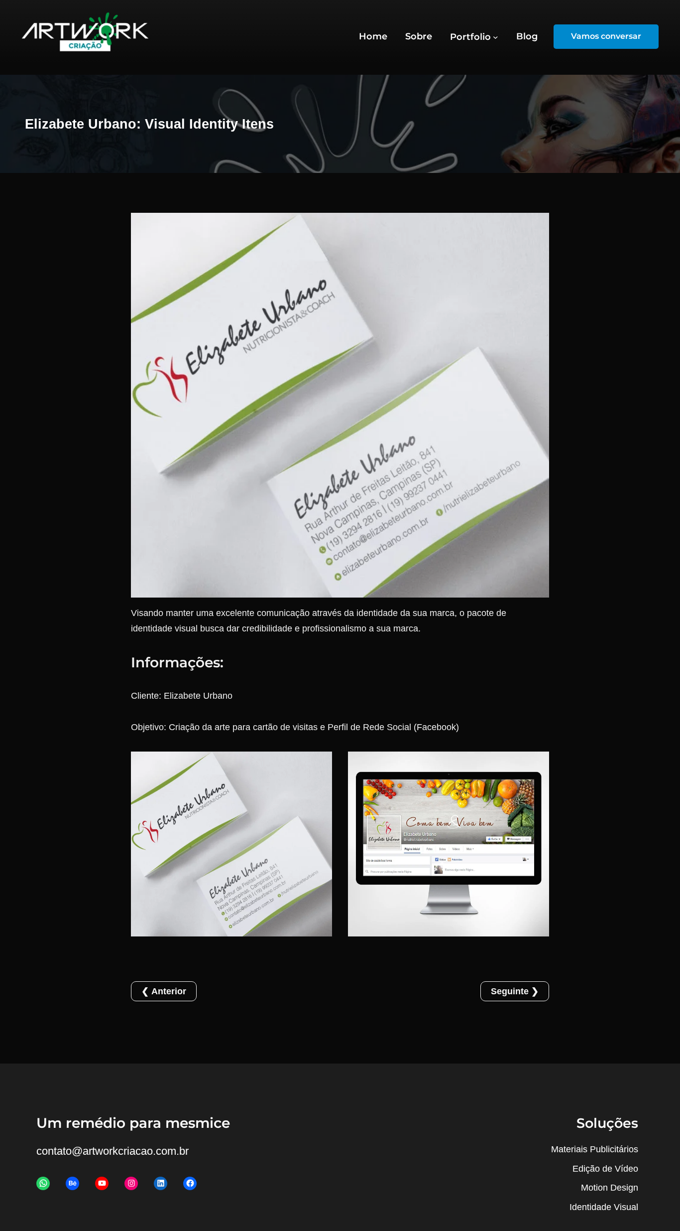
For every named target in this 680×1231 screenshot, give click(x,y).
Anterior (168, 991)
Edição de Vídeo (605, 1169)
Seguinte (510, 991)
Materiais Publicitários (594, 1149)
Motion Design (609, 1188)
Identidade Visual (603, 1207)
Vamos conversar (606, 36)
